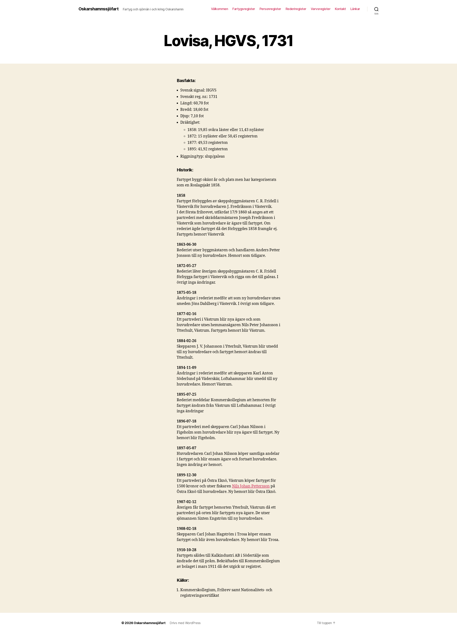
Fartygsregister (243, 9)
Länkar (355, 9)
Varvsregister (321, 9)
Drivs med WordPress (185, 623)
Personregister (270, 9)
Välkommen (219, 9)
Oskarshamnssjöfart (99, 9)
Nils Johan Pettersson (251, 486)
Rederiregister (296, 9)
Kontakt (340, 9)
